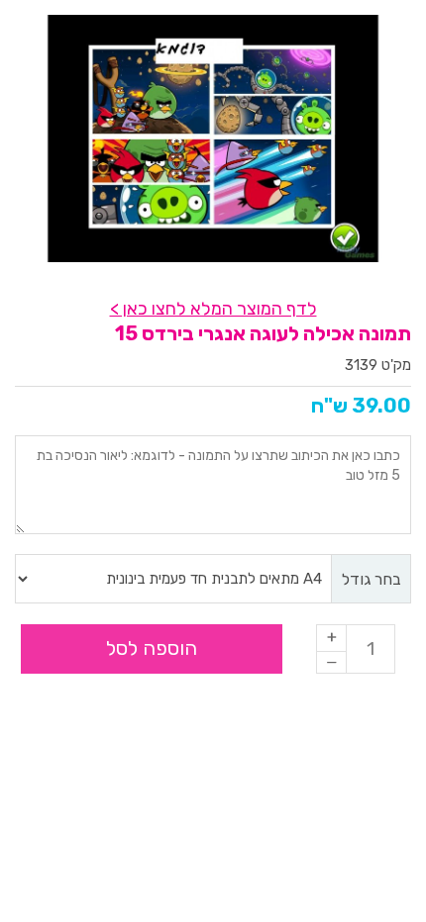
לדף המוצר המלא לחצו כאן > (213, 309)
